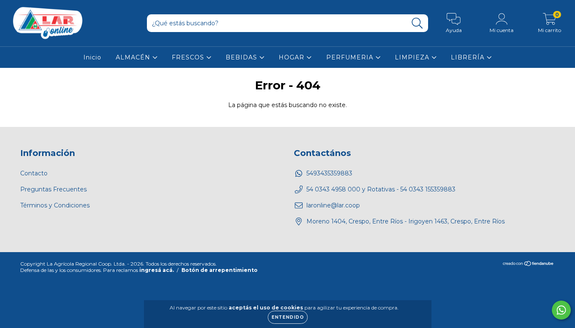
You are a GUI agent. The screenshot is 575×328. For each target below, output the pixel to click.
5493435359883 (329, 173)
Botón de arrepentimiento (219, 270)
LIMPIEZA (413, 57)
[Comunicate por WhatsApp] (561, 310)
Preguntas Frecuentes (53, 189)
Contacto (34, 173)
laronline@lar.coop (333, 205)
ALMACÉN (134, 57)
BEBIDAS (242, 57)
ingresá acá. (156, 270)
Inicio (92, 57)
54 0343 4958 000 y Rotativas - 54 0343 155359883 (380, 189)
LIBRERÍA (469, 57)
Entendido (288, 317)
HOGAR (292, 57)
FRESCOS (189, 57)
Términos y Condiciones (55, 205)
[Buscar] (417, 23)
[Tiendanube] (528, 264)
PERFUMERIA (350, 57)
